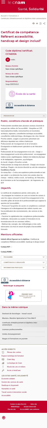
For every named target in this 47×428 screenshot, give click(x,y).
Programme (8, 257)
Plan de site (12, 409)
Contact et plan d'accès (18, 404)
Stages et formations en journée (14, 339)
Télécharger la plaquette (13, 286)
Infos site (34, 404)
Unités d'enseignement (11, 334)
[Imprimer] (34, 24)
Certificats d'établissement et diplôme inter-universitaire (23, 19)
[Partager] (44, 24)
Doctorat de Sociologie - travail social (17, 314)
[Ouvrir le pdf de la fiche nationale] (41, 24)
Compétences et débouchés (14, 262)
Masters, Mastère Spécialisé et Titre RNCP (19, 318)
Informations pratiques (13, 267)
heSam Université (30, 407)
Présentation (9, 116)
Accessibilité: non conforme (29, 409)
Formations (13, 16)
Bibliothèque (15, 407)
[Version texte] (37, 24)
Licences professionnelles (12, 329)
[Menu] (3, 2)
